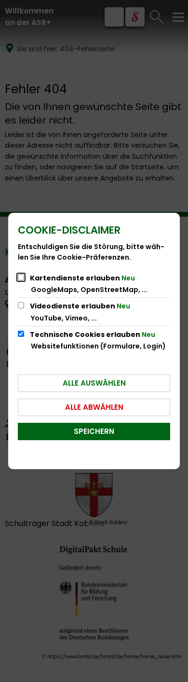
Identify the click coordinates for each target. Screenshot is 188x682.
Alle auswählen (94, 383)
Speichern (94, 431)
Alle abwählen (94, 407)
